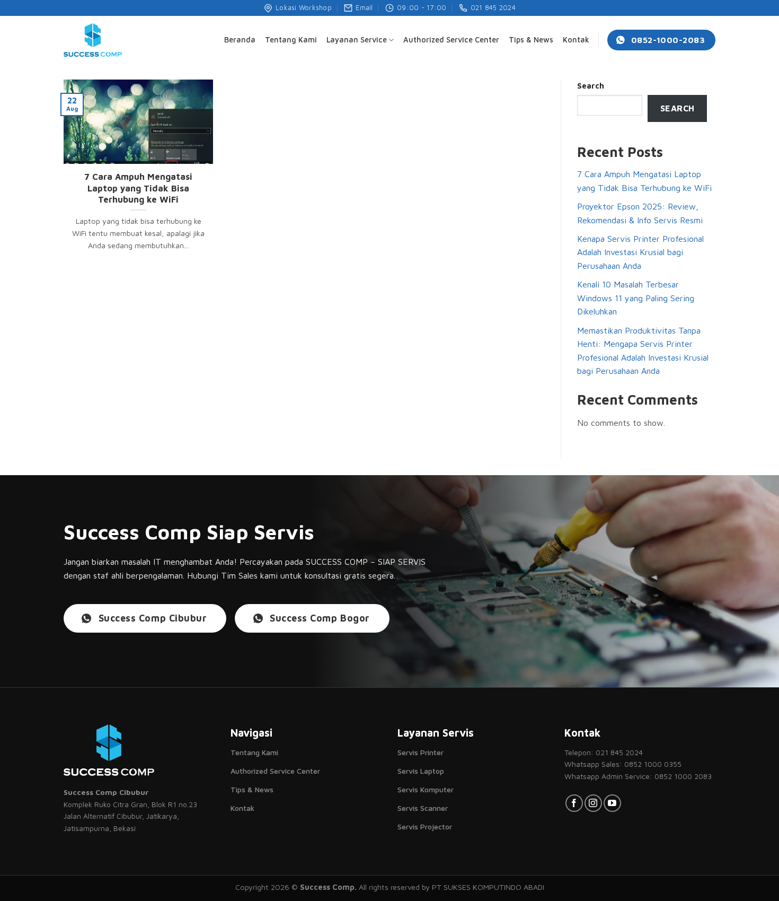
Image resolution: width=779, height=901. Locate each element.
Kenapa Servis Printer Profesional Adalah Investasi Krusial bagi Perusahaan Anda (640, 252)
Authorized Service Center (451, 39)
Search (590, 85)
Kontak (576, 39)
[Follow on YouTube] (612, 803)
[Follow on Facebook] (574, 803)
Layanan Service (356, 39)
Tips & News (531, 39)
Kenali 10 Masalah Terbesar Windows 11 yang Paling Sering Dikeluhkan (635, 297)
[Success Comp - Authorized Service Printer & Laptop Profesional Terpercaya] (93, 40)
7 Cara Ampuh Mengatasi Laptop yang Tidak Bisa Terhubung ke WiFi (138, 187)
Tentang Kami (291, 39)
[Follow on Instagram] (593, 803)
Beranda (239, 39)
